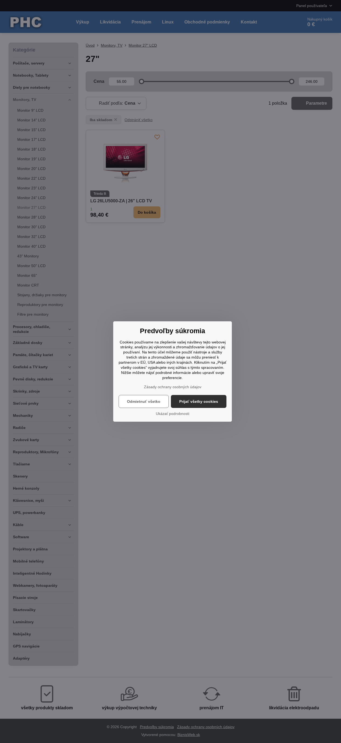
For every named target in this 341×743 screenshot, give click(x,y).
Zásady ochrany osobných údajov (172, 387)
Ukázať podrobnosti (172, 413)
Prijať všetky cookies (198, 401)
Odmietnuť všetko (143, 401)
